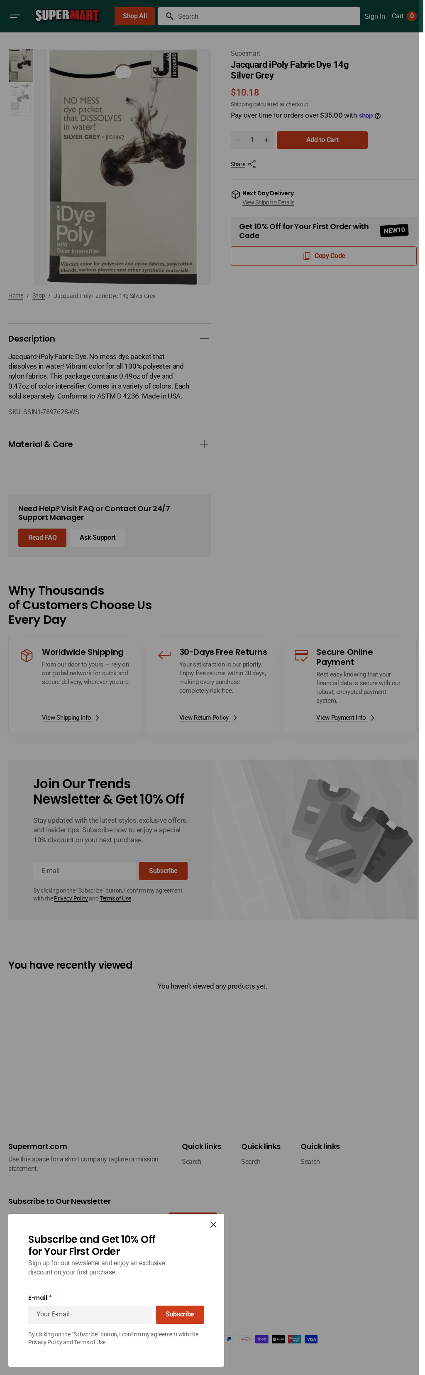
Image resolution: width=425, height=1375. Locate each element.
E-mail (37, 1298)
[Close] (213, 1224)
